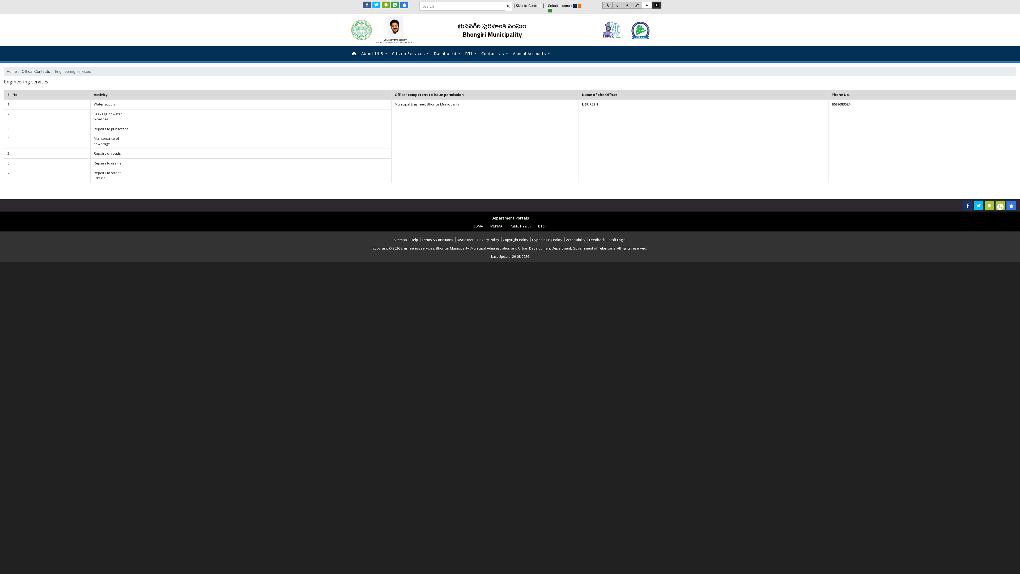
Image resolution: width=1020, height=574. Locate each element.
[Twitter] (376, 5)
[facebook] (367, 5)
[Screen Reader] (607, 5)
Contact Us (492, 53)
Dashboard (445, 53)
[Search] (508, 6)
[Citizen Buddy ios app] (404, 5)
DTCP (542, 226)
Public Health (520, 226)
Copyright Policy (515, 239)
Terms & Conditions (437, 239)
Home (12, 71)
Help (414, 239)
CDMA (478, 226)
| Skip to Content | (529, 5)
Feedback (597, 239)
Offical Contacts (36, 71)
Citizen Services (408, 53)
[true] (575, 6)
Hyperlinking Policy (547, 239)
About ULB (372, 53)
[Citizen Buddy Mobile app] (1011, 205)
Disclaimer (465, 239)
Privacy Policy (488, 239)
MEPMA (496, 226)
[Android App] (386, 5)
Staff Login (617, 239)
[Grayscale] (656, 5)
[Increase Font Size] (637, 5)
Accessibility (575, 239)
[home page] (354, 53)
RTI (469, 53)
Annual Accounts (529, 53)
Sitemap (400, 239)
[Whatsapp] (395, 5)
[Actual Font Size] (627, 5)
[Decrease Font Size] (617, 5)
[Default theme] (647, 5)
